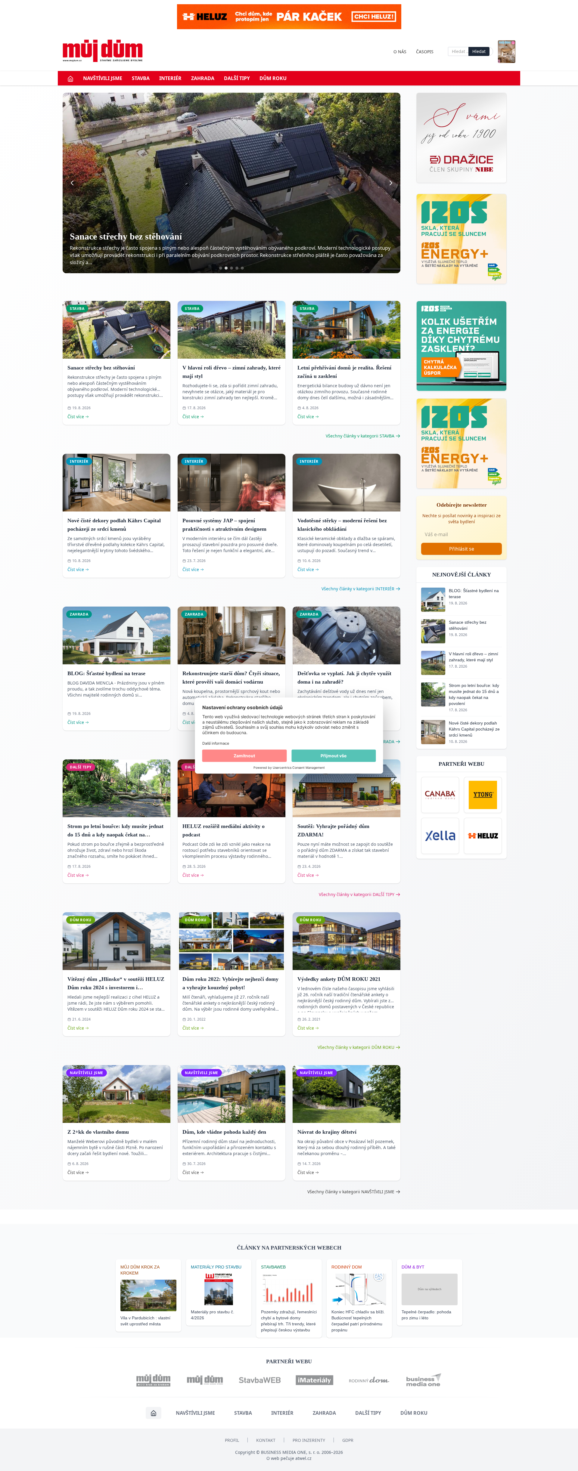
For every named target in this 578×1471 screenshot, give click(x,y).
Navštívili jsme (102, 78)
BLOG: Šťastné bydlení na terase (106, 673)
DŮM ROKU (273, 78)
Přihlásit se (461, 548)
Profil (232, 1440)
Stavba (141, 78)
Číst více (75, 416)
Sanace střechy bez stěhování (101, 368)
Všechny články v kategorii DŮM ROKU (356, 1047)
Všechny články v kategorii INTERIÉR (358, 589)
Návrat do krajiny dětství (326, 1132)
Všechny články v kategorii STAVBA (360, 436)
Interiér (170, 78)
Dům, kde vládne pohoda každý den (224, 1132)
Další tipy (237, 78)
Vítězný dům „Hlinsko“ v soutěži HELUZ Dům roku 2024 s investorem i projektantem (115, 987)
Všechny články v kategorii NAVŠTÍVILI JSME (350, 1191)
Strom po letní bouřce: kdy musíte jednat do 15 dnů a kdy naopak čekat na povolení (115, 834)
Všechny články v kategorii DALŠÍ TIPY (356, 894)
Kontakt (265, 1440)
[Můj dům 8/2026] (506, 51)
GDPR (347, 1440)
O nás (399, 51)
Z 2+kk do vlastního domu (98, 1132)
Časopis (425, 51)
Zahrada (202, 78)
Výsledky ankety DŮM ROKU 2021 (339, 979)
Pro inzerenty (309, 1440)
